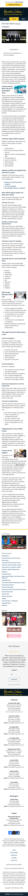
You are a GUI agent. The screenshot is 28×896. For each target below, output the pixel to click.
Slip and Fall (5, 594)
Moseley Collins (19, 888)
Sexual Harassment (7, 591)
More (23, 19)
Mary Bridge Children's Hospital (15, 188)
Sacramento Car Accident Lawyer (11, 567)
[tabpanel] (14, 661)
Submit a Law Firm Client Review (14, 684)
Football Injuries (6, 574)
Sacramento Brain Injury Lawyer (11, 562)
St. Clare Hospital (10, 186)
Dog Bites (4, 572)
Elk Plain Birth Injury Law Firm (14, 12)
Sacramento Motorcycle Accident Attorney (14, 589)
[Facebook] (10, 832)
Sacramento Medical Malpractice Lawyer (13, 582)
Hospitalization (6, 580)
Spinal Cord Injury (7, 596)
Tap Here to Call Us (14, 4)
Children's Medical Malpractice (10, 569)
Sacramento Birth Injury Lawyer (11, 558)
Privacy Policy (14, 852)
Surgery (4, 598)
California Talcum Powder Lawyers (12, 565)
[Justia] (18, 832)
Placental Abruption (7, 587)
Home (4, 19)
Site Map (14, 858)
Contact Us (14, 860)
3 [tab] (16, 674)
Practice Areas (6, 553)
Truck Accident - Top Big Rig (9, 601)
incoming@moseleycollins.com (15, 723)
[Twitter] (14, 832)
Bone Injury (5, 560)
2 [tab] (14, 674)
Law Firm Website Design (14, 894)
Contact (14, 19)
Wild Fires (4, 605)
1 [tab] (12, 674)
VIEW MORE (14, 679)
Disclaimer (14, 855)
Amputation (5, 556)
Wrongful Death (6, 603)
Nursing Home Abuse (8, 585)
